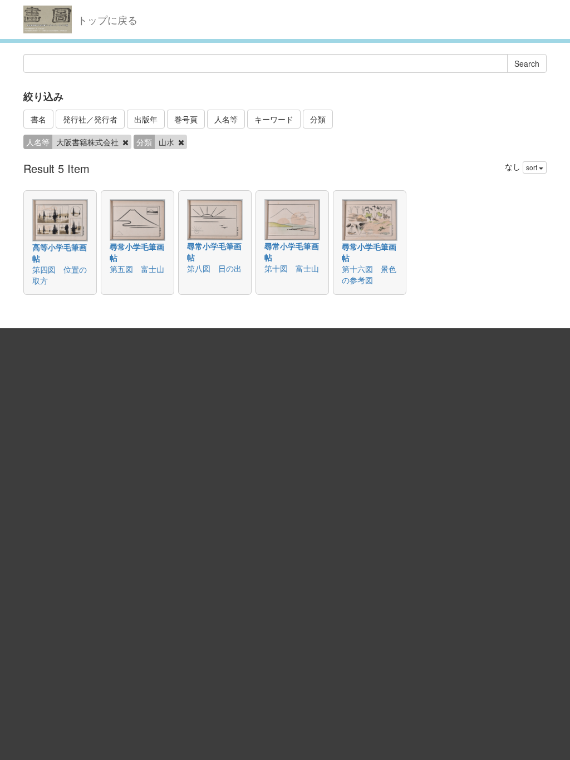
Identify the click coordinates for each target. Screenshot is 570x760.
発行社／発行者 (90, 119)
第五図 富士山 (137, 268)
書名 (38, 119)
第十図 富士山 (291, 268)
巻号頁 (186, 119)
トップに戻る (107, 19)
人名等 (226, 119)
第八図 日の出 (214, 268)
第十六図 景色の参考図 (369, 274)
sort (532, 167)
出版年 (146, 119)
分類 (318, 119)
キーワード (273, 119)
